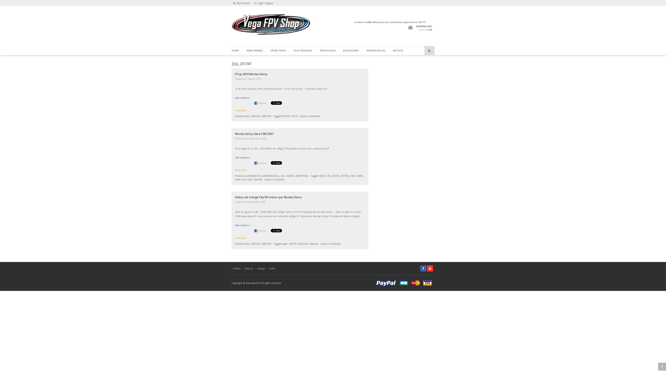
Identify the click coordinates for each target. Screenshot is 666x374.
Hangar (261, 268)
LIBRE (359, 175)
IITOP (294, 116)
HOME (235, 50)
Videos (237, 268)
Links (272, 268)
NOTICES (398, 50)
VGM (237, 179)
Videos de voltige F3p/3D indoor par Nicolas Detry (268, 197)
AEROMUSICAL (271, 175)
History (249, 268)
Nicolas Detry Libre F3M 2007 (254, 134)
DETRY (286, 116)
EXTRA (344, 175)
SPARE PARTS (278, 50)
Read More (241, 110)
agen (285, 243)
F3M (352, 175)
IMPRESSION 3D (375, 50)
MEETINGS (302, 175)
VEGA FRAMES (254, 50)
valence (314, 243)
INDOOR (266, 116)
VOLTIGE (247, 179)
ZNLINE (257, 179)
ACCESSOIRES (351, 50)
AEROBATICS (253, 175)
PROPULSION (327, 50)
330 (328, 175)
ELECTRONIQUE (303, 50)
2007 (322, 175)
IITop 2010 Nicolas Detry (251, 74)
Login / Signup (265, 3)
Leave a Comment (310, 116)
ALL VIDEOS (253, 116)
